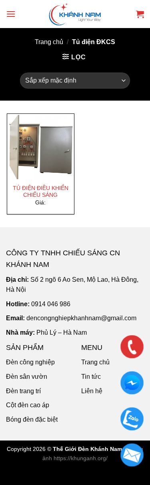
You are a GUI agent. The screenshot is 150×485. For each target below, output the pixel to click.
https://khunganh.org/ (81, 458)
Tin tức (91, 376)
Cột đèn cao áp (27, 405)
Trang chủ (49, 41)
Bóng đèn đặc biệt (32, 419)
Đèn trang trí (23, 391)
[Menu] (11, 14)
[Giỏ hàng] (140, 14)
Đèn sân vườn (26, 376)
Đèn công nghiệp (30, 362)
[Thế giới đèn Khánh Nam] (75, 14)
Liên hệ (91, 391)
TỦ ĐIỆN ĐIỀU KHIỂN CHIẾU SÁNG (40, 191)
